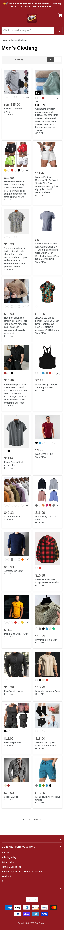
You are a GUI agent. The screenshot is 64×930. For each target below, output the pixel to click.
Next (36, 819)
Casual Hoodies (12, 516)
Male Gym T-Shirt (44, 454)
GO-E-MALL (9, 115)
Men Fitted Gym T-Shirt (16, 633)
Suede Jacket (11, 796)
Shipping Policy (9, 857)
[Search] (58, 30)
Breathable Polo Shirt (46, 640)
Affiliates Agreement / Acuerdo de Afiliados (22, 871)
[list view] (57, 59)
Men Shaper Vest (13, 742)
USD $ (30, 899)
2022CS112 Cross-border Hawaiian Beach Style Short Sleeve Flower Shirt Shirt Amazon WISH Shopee (47, 323)
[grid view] (50, 59)
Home (5, 40)
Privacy (5, 852)
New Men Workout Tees (47, 691)
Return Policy (8, 862)
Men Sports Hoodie (14, 691)
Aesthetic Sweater (13, 571)
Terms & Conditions (11, 867)
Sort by (19, 59)
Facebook (6, 876)
